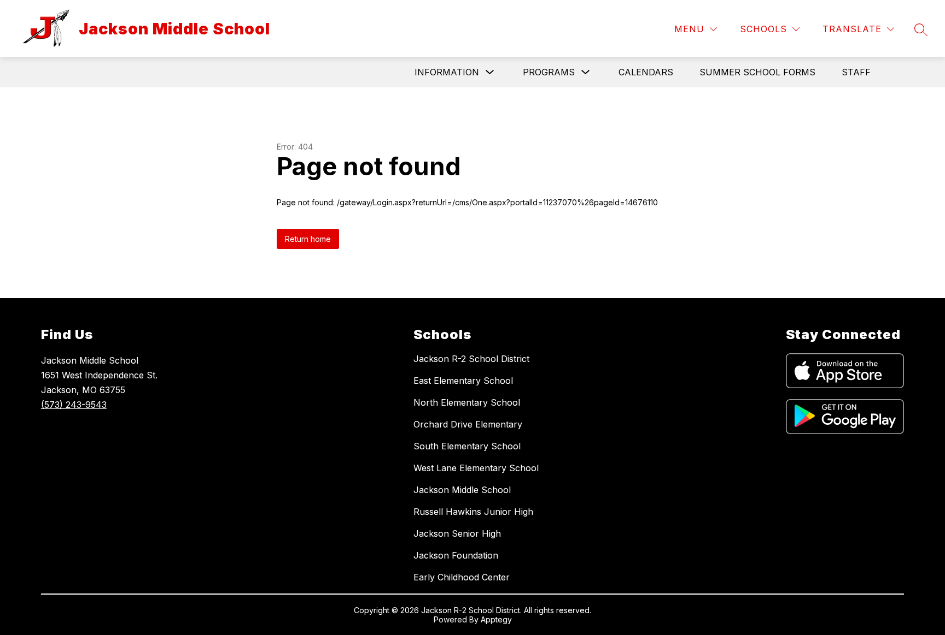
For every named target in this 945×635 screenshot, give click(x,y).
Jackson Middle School (462, 489)
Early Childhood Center (461, 577)
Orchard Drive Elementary (467, 424)
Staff (856, 72)
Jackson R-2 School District (471, 358)
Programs (549, 72)
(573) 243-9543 (74, 404)
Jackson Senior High (457, 533)
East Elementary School (463, 380)
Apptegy (496, 619)
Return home (308, 239)
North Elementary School (466, 402)
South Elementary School (467, 446)
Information (447, 72)
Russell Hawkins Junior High (473, 511)
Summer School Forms (757, 72)
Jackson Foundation (455, 555)
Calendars (646, 72)
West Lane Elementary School (476, 467)
